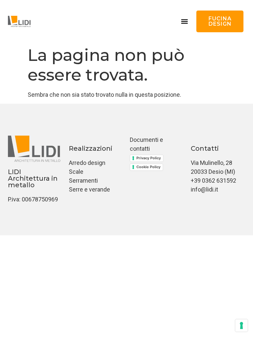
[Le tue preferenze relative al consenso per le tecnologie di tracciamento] (241, 325)
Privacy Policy (148, 158)
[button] (184, 21)
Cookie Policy (148, 167)
